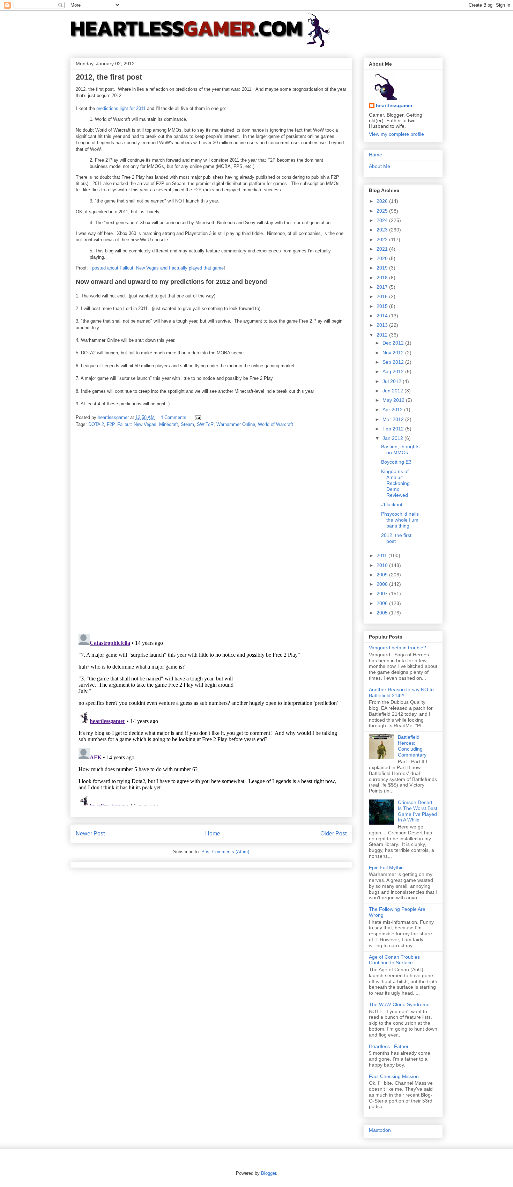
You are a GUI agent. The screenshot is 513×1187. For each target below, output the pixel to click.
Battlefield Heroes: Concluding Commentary (412, 745)
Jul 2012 (392, 381)
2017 (383, 287)
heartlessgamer (394, 105)
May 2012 (394, 400)
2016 (383, 296)
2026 (383, 201)
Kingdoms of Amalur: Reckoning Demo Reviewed (395, 483)
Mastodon (380, 1130)
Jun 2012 (393, 390)
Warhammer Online (235, 424)
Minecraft (168, 424)
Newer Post (90, 833)
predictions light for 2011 (121, 108)
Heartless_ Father (389, 1046)
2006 (383, 603)
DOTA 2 (96, 424)
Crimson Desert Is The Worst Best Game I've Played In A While (417, 811)
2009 (383, 574)
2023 (383, 230)
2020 (383, 258)
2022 (383, 239)
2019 (383, 268)
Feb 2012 (393, 429)
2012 (383, 335)
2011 (382, 555)
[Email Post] (197, 417)
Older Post (333, 833)
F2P (110, 424)
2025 (383, 211)
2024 (383, 220)
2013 (383, 325)
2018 (383, 277)
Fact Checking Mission (394, 1076)
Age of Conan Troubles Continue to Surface (394, 960)
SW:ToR (205, 424)
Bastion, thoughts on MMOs (400, 449)
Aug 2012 (393, 371)
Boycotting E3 (396, 462)
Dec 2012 (393, 343)
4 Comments (173, 417)
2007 (383, 593)
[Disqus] (211, 531)
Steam (187, 424)
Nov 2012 (393, 352)
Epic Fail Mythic (386, 867)
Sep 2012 (393, 362)
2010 (383, 565)
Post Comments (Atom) (225, 851)
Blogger (268, 1173)
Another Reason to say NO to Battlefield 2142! (401, 692)
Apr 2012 (393, 409)
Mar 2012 (393, 419)
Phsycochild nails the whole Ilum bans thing (400, 520)
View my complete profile (396, 134)
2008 (383, 584)
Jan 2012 (393, 438)
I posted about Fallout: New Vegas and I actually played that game (156, 268)
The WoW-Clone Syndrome (399, 1004)
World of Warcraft (275, 424)
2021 (383, 249)
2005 (383, 612)
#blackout (391, 504)
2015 (383, 306)
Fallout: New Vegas (136, 424)
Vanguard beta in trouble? (397, 647)
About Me (379, 166)
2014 (383, 315)
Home (212, 833)
